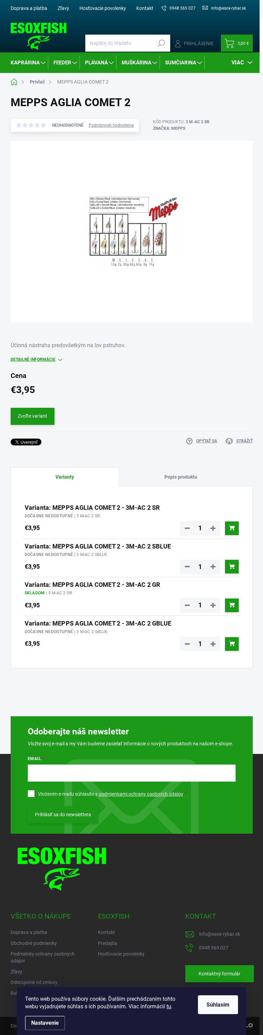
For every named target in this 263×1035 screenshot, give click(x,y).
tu (168, 1006)
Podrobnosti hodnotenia (111, 125)
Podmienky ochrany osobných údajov (43, 957)
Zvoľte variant (32, 416)
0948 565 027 (213, 947)
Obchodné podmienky (34, 943)
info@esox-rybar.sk (219, 934)
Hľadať (161, 43)
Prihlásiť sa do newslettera (63, 814)
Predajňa (107, 943)
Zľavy (63, 8)
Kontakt (144, 8)
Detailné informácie (33, 359)
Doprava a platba (29, 8)
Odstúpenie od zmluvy (34, 982)
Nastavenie (45, 1023)
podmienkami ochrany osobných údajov (141, 794)
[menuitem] (29, 62)
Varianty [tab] (64, 477)
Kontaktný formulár (219, 973)
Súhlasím (217, 1004)
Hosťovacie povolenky (102, 8)
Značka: (169, 128)
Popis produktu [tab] (180, 477)
